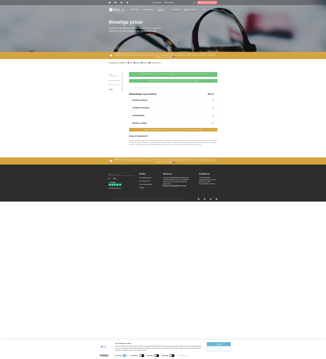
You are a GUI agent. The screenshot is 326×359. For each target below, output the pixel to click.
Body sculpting (114, 84)
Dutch (131, 62)
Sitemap (141, 187)
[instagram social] (210, 199)
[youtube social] (204, 199)
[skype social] (216, 199)
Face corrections (114, 80)
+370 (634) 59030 (168, 2)
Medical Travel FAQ (190, 10)
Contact (214, 9)
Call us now (157, 2)
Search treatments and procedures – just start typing (147, 87)
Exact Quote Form (145, 181)
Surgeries (134, 9)
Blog (204, 9)
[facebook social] (199, 199)
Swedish (145, 62)
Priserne (176, 9)
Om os (123, 10)
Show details (181, 355)
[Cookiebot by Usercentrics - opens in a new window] (104, 355)
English (137, 62)
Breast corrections (113, 75)
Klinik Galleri (161, 10)
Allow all (218, 344)
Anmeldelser (148, 9)
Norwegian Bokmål (155, 62)
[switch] (141, 355)
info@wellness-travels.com (207, 179)
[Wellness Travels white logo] (115, 10)
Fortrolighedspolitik (145, 177)
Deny (218, 349)
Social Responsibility (145, 184)
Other (111, 89)
